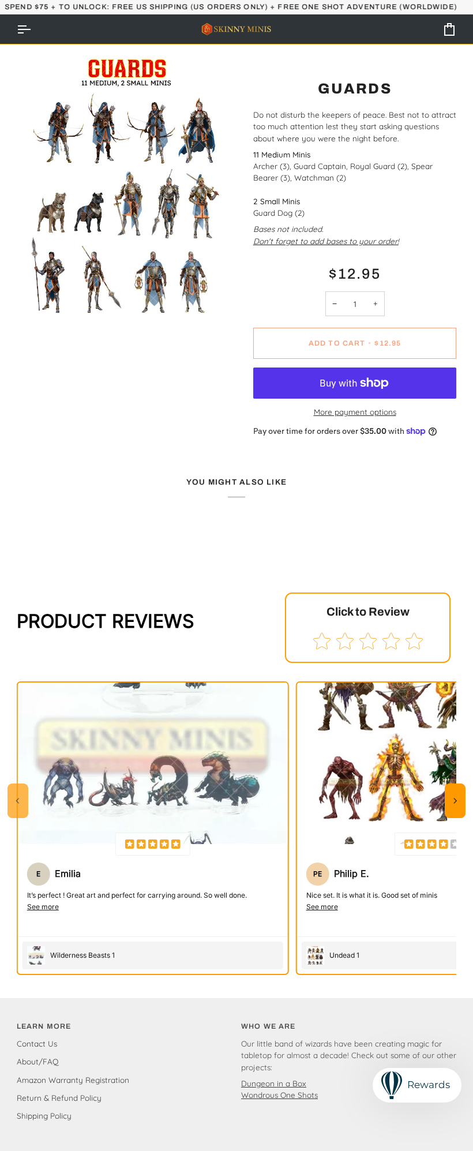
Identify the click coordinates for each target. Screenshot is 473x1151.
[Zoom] (38, 312)
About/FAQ (37, 1061)
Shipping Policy (44, 1115)
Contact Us (37, 1043)
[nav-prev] (17, 800)
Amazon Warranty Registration (73, 1080)
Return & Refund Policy (59, 1098)
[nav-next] (455, 800)
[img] (153, 844)
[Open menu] (34, 29)
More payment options (355, 412)
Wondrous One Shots (279, 1095)
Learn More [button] (44, 1026)
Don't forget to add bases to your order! (326, 241)
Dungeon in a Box (273, 1083)
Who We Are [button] (268, 1026)
